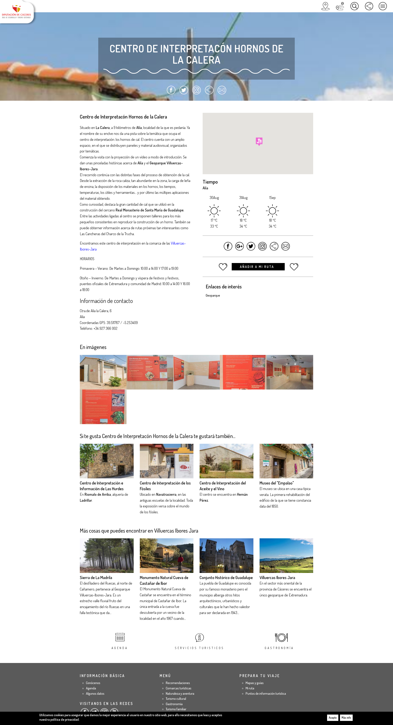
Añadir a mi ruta (257, 267)
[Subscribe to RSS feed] (209, 92)
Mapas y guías (255, 683)
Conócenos (93, 683)
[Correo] (222, 92)
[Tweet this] (251, 248)
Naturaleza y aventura (180, 693)
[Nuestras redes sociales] (369, 6)
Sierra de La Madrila (96, 577)
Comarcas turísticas (178, 688)
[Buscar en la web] (354, 6)
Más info (346, 717)
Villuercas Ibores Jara (277, 577)
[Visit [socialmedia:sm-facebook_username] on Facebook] (228, 248)
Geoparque (213, 295)
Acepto (333, 717)
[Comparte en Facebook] (171, 92)
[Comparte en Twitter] (184, 92)
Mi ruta (250, 688)
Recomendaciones (178, 683)
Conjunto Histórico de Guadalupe (226, 577)
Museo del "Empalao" (277, 483)
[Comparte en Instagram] (197, 92)
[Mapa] (325, 6)
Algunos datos (95, 693)
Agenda (120, 648)
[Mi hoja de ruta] (340, 6)
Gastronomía (279, 648)
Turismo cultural (176, 699)
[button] (259, 142)
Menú (383, 6)
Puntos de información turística (266, 693)
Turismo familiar (176, 709)
